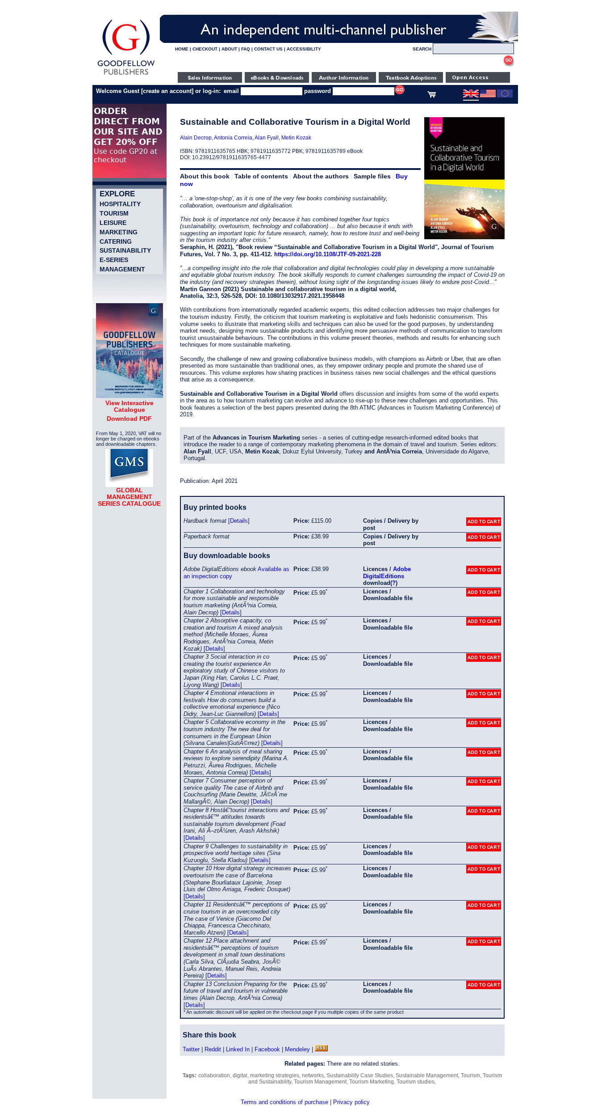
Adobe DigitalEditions (387, 573)
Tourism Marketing (371, 1082)
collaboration (214, 1075)
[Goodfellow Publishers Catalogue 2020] (129, 395)
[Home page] (126, 75)
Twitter (191, 1049)
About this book (205, 176)
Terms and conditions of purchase (284, 1102)
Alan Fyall (267, 138)
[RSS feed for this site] (321, 1049)
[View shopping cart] (431, 96)
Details (239, 520)
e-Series (114, 259)
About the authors (321, 176)
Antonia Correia (233, 138)
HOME (181, 49)
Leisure (113, 222)
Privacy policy (351, 1102)
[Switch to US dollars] (488, 96)
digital (240, 1075)
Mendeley (297, 1049)
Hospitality (120, 203)
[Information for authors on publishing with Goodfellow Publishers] (344, 80)
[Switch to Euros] (505, 96)
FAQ (245, 49)
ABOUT (229, 49)
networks (313, 1075)
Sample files (372, 176)
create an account (167, 91)
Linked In (238, 1049)
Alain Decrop (196, 138)
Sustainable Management (427, 1075)
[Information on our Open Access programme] (478, 80)
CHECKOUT (204, 49)
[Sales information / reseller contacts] (210, 80)
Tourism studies (416, 1082)
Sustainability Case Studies (359, 1075)
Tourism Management (320, 1082)
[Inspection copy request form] (411, 80)
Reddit (213, 1049)
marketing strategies (274, 1075)
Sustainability (125, 250)
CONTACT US (268, 49)
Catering (116, 241)
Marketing (119, 232)
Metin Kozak (296, 138)
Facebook (267, 1049)
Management (122, 269)
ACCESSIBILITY (304, 49)
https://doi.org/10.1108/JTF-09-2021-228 (327, 254)
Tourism (114, 213)
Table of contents (261, 176)
